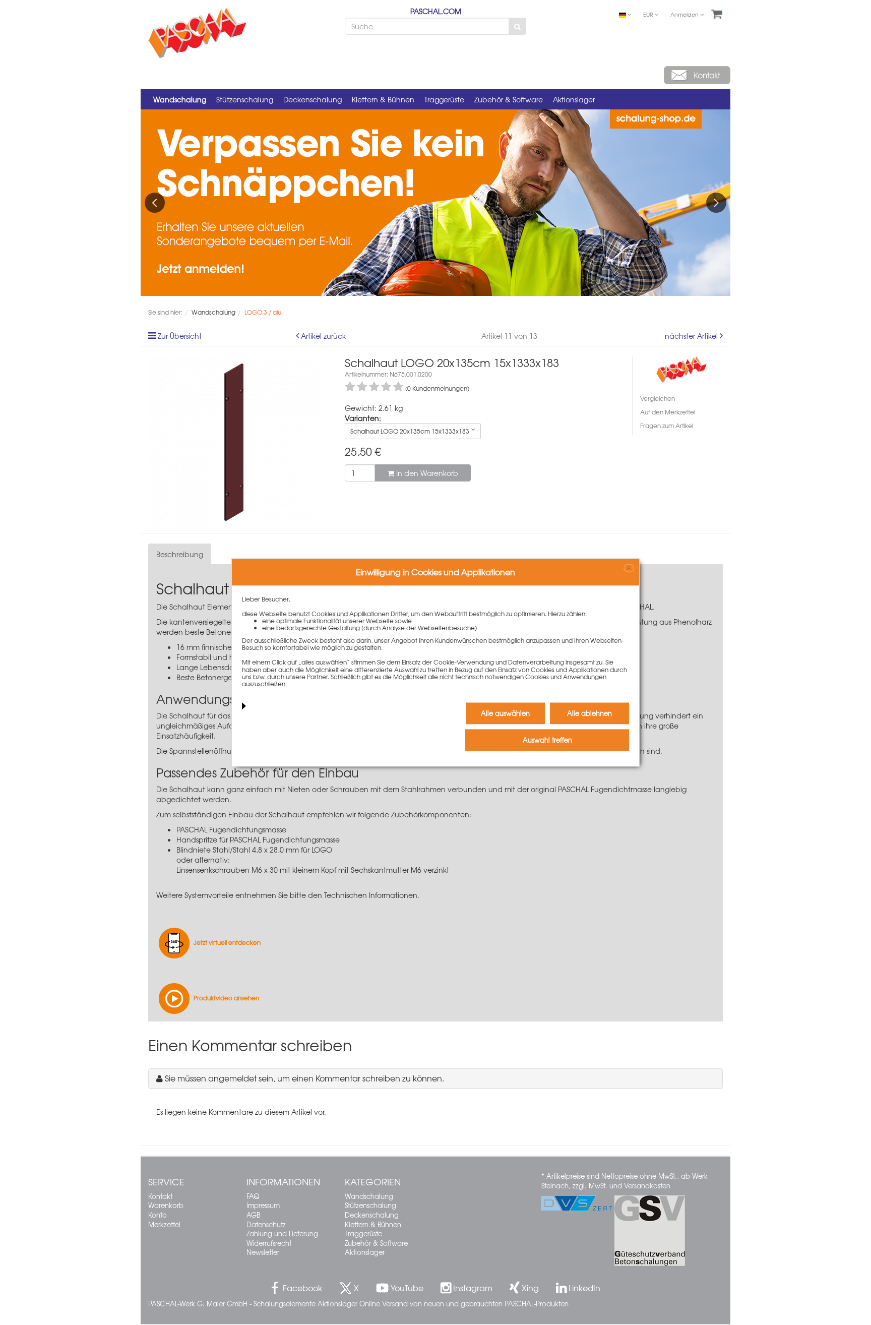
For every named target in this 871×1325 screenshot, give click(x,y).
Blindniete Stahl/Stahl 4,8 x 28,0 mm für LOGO (254, 850)
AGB (253, 1215)
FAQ (252, 1196)
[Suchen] (517, 26)
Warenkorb (165, 1205)
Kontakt (160, 1196)
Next (716, 203)
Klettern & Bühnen (383, 99)
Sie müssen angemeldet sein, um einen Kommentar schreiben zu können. (304, 1078)
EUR (649, 14)
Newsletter (262, 1252)
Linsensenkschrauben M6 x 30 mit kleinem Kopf (256, 870)
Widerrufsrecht (268, 1243)
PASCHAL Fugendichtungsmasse (231, 829)
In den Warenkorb (426, 473)
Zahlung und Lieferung (282, 1233)
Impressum (263, 1205)
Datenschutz (266, 1224)
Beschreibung (179, 554)
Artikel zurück (323, 336)
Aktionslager (574, 99)
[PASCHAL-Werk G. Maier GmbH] (681, 368)
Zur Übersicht (180, 336)
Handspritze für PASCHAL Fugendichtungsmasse (258, 839)
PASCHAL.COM (435, 11)
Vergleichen (657, 398)
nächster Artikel (692, 336)
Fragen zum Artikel (666, 425)
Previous (155, 203)
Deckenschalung (312, 99)
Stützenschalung (244, 99)
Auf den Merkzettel (667, 411)
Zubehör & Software (508, 99)
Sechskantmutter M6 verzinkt (400, 870)
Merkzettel (164, 1224)
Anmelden (685, 14)
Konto (157, 1215)
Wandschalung (179, 99)
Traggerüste (444, 99)
